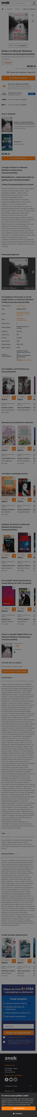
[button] (18, 1113)
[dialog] (18, 1105)
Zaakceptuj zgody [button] (18, 1108)
